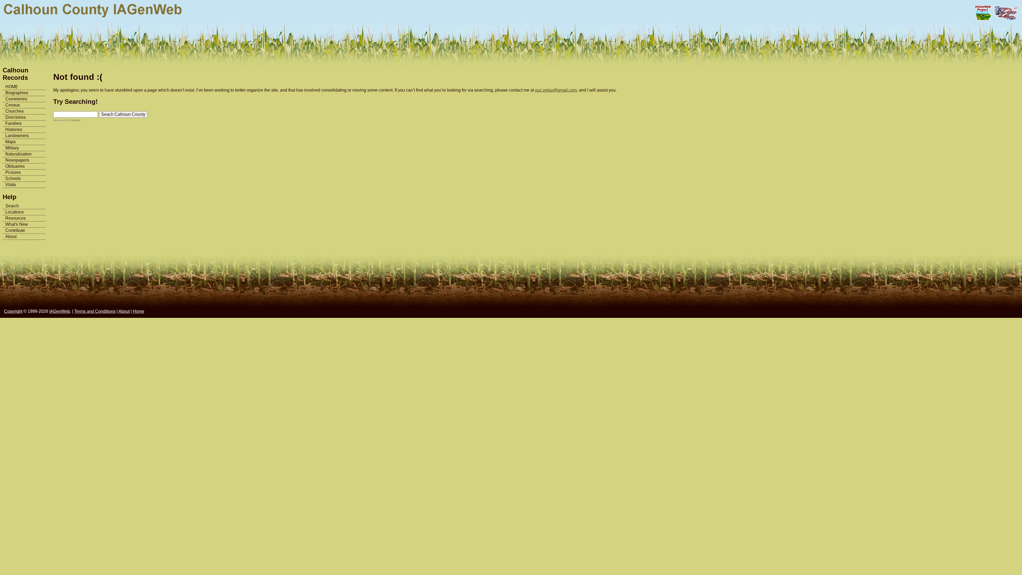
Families (13, 123)
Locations (14, 212)
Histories (13, 129)
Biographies (16, 93)
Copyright (13, 311)
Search (12, 206)
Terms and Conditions (95, 311)
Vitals (10, 184)
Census (12, 105)
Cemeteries (16, 99)
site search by (66, 120)
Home (138, 311)
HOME (11, 86)
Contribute (15, 230)
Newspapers (17, 160)
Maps (10, 141)
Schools (13, 178)
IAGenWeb (59, 311)
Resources (15, 218)
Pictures (13, 172)
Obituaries (15, 166)
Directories (15, 117)
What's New (16, 224)
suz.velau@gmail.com (556, 90)
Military (12, 148)
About (11, 236)
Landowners (17, 135)
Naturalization (18, 154)
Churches (14, 111)
